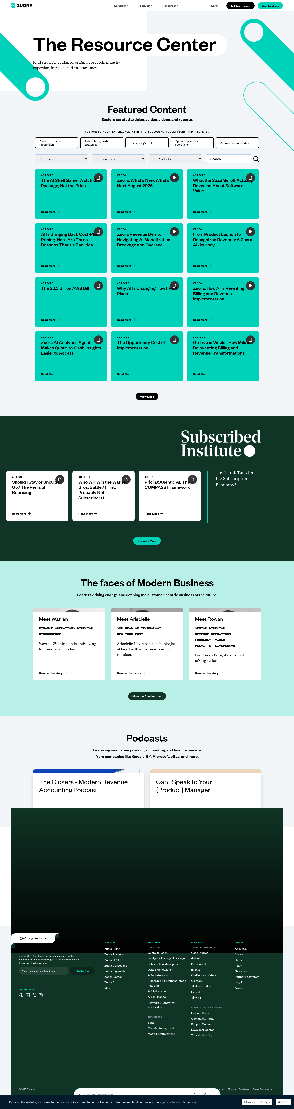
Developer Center (202, 1029)
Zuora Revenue (114, 954)
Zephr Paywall (113, 976)
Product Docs (200, 1013)
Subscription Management (164, 964)
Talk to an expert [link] (240, 5)
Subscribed (198, 964)
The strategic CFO (141, 143)
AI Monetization (158, 975)
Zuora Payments (114, 971)
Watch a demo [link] (270, 5)
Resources (169, 5)
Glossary (196, 980)
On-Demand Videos (203, 975)
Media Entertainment (161, 1033)
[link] (22, 5)
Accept (283, 1102)
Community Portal (202, 1018)
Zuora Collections (115, 965)
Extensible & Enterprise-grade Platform (167, 982)
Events (195, 969)
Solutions (120, 5)
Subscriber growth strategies (96, 142)
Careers (240, 960)
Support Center (201, 1024)
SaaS (151, 1022)
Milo (107, 988)
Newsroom (241, 971)
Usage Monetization (160, 969)
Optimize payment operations (186, 142)
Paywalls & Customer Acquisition (161, 1004)
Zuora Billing (112, 948)
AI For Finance (157, 996)
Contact (240, 954)
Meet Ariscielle (133, 618)
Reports (196, 992)
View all (196, 997)
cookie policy (104, 1102)
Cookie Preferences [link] (262, 1089)
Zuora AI (109, 982)
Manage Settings (257, 1102)
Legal (238, 982)
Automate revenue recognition (51, 142)
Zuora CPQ (111, 960)
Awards (239, 988)
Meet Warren (53, 618)
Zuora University (201, 1035)
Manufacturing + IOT (161, 1028)
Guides (195, 958)
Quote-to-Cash (158, 952)
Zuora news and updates (235, 143)
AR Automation (157, 991)
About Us (241, 948)
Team (238, 965)
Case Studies (199, 952)
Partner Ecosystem (247, 976)
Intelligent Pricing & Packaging (167, 958)
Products (144, 5)
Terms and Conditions (238, 1089)
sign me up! (82, 971)
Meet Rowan (209, 618)
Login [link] (214, 5)
